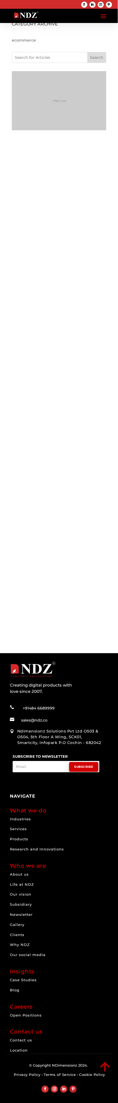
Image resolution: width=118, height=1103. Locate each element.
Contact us (21, 1040)
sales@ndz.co (34, 720)
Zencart (92, 589)
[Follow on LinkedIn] (92, 5)
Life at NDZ (22, 884)
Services (18, 829)
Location (19, 1050)
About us (19, 874)
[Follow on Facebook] (84, 5)
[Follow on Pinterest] (109, 5)
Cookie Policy (92, 1074)
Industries (20, 819)
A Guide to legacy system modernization (45, 483)
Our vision (20, 894)
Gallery (17, 924)
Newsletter (21, 914)
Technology (48, 503)
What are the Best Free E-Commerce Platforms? (58, 582)
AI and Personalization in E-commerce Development (47, 211)
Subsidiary (21, 904)
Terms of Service (60, 1074)
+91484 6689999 (39, 708)
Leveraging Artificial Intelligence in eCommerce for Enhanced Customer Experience (58, 312)
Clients (17, 935)
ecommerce (45, 218)
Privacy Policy (27, 1074)
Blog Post (42, 404)
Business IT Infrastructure (42, 496)
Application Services (52, 490)
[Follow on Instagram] (101, 5)
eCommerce (72, 218)
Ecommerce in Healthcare (46, 398)
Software (26, 503)
